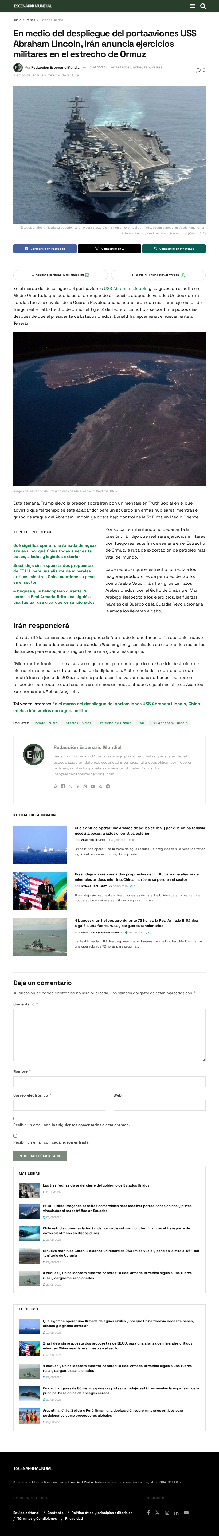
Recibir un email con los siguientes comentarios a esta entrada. (71, 1124)
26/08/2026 (53, 1240)
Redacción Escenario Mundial (55, 67)
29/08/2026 (135, 932)
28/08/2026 (53, 1217)
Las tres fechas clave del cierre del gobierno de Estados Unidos (96, 1185)
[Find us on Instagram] (167, 1513)
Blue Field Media (80, 1482)
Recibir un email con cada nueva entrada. (51, 1142)
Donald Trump (45, 723)
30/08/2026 (118, 840)
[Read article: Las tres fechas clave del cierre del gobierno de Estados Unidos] (29, 1190)
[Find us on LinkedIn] (176, 1513)
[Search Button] (203, 6)
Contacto (56, 1512)
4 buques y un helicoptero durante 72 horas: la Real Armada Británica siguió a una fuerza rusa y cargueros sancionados (54, 596)
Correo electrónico (32, 1095)
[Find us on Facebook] (148, 1513)
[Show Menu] (192, 6)
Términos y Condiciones (37, 1519)
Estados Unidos (51, 20)
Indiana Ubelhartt (94, 886)
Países (30, 20)
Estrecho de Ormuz (114, 723)
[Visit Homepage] (33, 6)
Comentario (25, 1004)
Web (118, 1095)
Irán (146, 67)
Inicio (17, 20)
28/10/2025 (53, 1192)
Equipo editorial (26, 1512)
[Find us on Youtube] (186, 1513)
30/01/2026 (98, 67)
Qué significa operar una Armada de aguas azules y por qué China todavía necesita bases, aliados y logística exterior (55, 551)
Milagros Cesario (93, 840)
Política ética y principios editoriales (102, 1512)
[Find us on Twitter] (157, 1513)
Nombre (22, 1071)
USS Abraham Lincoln (126, 288)
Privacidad (74, 1519)
